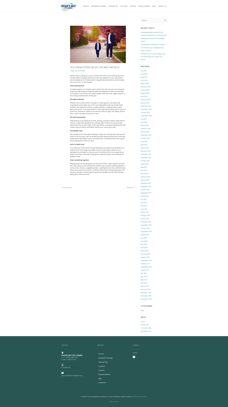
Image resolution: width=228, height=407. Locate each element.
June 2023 (144, 141)
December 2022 (146, 154)
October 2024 (145, 112)
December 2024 (146, 106)
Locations (123, 6)
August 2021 (145, 196)
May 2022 (144, 167)
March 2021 (145, 212)
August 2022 (145, 164)
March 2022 (145, 174)
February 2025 (145, 100)
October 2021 (145, 190)
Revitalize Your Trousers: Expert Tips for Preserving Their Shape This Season (153, 56)
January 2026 (145, 90)
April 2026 (144, 80)
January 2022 (145, 180)
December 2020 (146, 222)
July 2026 (144, 71)
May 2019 (144, 280)
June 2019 (144, 277)
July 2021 (144, 199)
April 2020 (144, 248)
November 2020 (146, 225)
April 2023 (144, 145)
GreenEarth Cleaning (98, 6)
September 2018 (146, 299)
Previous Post (66, 188)
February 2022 (145, 177)
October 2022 (145, 161)
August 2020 (145, 235)
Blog (154, 6)
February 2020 (145, 254)
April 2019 (144, 283)
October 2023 (145, 138)
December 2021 (146, 183)
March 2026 (145, 84)
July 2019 (144, 273)
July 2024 (144, 119)
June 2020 (144, 241)
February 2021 (145, 215)
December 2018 (146, 293)
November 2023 (146, 135)
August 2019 (145, 270)
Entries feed (145, 325)
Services (86, 6)
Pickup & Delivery (144, 6)
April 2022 (144, 170)
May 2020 (144, 244)
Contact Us (162, 6)
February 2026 (145, 87)
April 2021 (144, 209)
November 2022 (146, 158)
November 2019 (146, 260)
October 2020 (145, 228)
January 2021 (145, 219)
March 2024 (145, 125)
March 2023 (145, 148)
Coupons (133, 6)
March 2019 (145, 286)
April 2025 (144, 96)
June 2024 (144, 122)
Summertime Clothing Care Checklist (153, 44)
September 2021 (146, 193)
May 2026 (144, 77)
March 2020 (145, 251)
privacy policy (114, 401)
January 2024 (145, 132)
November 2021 (146, 186)
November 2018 (146, 296)
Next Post (131, 188)
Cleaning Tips (113, 6)
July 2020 (144, 238)
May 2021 (144, 206)
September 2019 (146, 267)
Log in (143, 321)
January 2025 (145, 103)
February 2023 (145, 151)
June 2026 (144, 74)
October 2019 (145, 264)
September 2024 (146, 116)
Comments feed (146, 328)
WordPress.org (146, 331)
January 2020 (145, 257)
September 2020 (146, 231)
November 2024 (146, 109)
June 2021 (144, 203)
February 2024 (145, 129)
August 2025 (145, 93)
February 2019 (145, 289)
